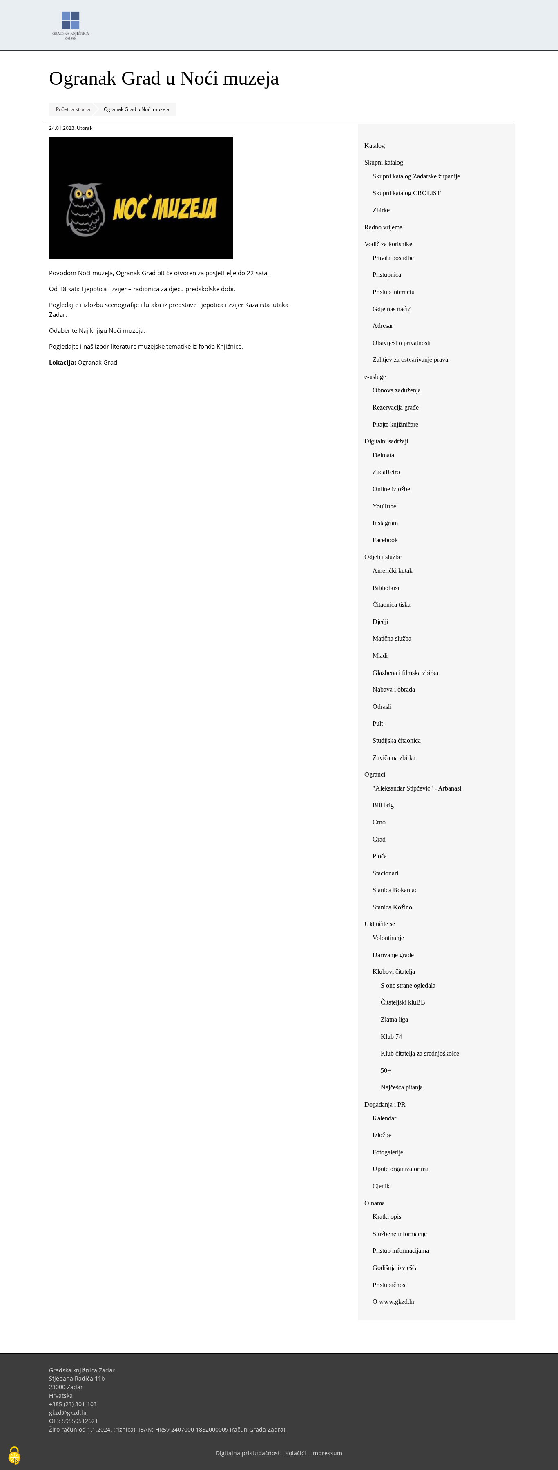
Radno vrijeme (383, 227)
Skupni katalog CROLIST (410, 194)
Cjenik (381, 1186)
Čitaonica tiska (392, 604)
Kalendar (384, 1118)
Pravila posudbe (393, 257)
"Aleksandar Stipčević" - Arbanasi (417, 788)
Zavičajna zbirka (394, 757)
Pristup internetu (394, 291)
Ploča (380, 856)
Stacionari (385, 873)
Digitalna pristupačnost (248, 1453)
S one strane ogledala (408, 985)
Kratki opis (387, 1216)
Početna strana (73, 109)
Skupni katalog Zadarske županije (416, 176)
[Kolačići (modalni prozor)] (14, 1456)
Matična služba (392, 638)
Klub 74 (391, 1036)
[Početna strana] (72, 21)
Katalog (377, 147)
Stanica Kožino (392, 907)
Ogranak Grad (97, 362)
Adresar (383, 325)
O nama (374, 1203)
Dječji (380, 621)
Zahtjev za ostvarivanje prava (410, 359)
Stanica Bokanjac (395, 889)
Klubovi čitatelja (394, 971)
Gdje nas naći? (392, 308)
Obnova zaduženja (397, 390)
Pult (378, 723)
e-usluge (375, 376)
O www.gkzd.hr (394, 1301)
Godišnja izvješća (395, 1267)
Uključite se (379, 923)
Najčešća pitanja (402, 1087)
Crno (379, 822)
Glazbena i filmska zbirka (405, 672)
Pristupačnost (390, 1284)
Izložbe (382, 1134)
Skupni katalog (383, 162)
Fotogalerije (388, 1152)
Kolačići (295, 1453)
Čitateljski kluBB (403, 1002)
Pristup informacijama (401, 1250)
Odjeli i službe (383, 556)
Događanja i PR (385, 1104)
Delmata (386, 457)
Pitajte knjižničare (398, 426)
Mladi (380, 655)
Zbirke (384, 212)
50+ (386, 1070)
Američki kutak (393, 570)
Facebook (388, 542)
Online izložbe (391, 489)
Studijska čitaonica (397, 740)
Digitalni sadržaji (386, 441)
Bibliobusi (386, 587)
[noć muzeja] (141, 257)
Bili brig (383, 805)
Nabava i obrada (394, 689)
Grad (379, 839)
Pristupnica (387, 274)
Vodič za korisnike (388, 244)
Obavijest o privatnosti (402, 342)
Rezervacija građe (396, 407)
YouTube (387, 508)
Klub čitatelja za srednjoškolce (420, 1053)
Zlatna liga (394, 1019)
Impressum (326, 1453)
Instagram (388, 524)
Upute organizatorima (401, 1168)
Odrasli (382, 706)
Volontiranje (388, 937)
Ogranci (374, 774)
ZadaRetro (386, 471)
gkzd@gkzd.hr (71, 1413)
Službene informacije (400, 1233)
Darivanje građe (393, 954)
